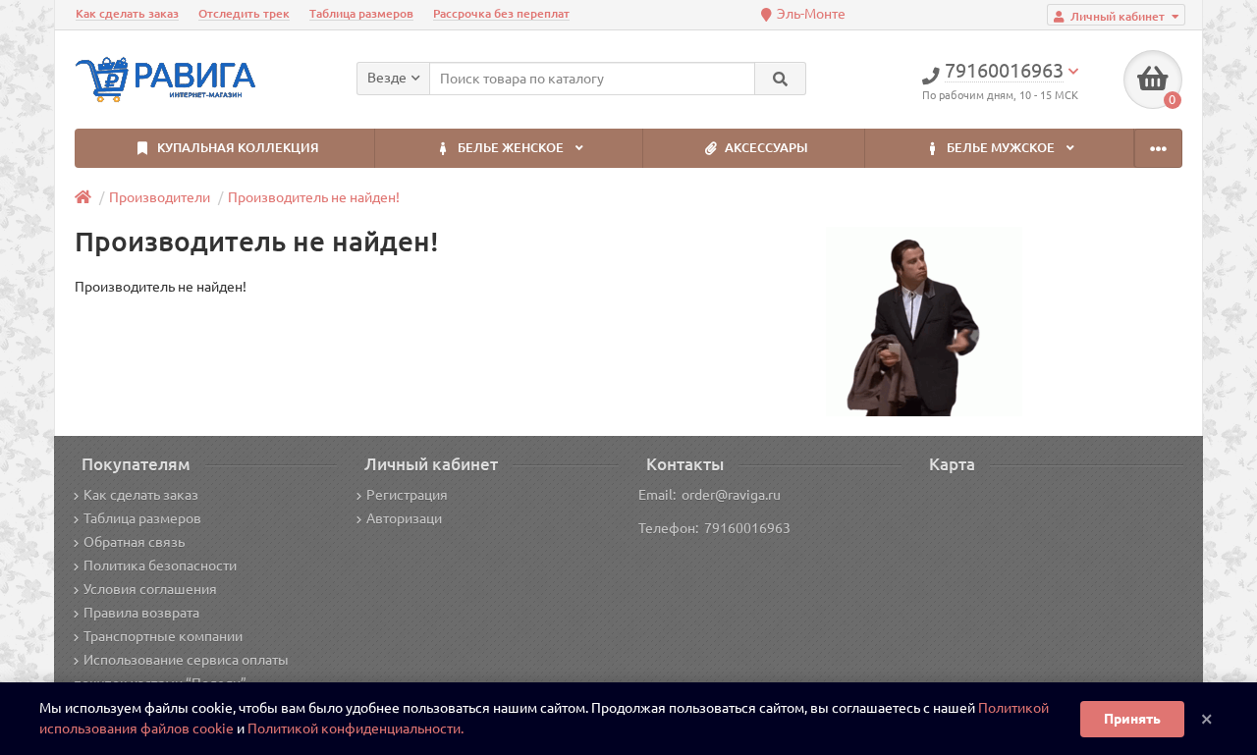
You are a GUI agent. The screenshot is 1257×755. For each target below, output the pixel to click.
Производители (159, 197)
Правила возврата (141, 612)
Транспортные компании (163, 636)
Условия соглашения (150, 589)
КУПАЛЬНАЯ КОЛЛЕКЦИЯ (236, 147)
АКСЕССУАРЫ (765, 147)
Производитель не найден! (314, 197)
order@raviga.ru (731, 495)
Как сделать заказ (127, 13)
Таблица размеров (361, 13)
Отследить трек (244, 13)
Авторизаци (404, 518)
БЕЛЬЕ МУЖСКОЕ (1001, 147)
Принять (1132, 719)
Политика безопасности (160, 565)
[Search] (780, 78)
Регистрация (407, 495)
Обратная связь (134, 542)
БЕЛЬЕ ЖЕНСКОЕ (511, 147)
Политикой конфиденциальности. (355, 728)
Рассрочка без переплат (501, 13)
